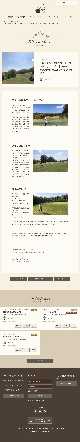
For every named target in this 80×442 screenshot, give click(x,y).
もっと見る (40, 361)
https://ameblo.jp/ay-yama (20, 261)
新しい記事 (18, 279)
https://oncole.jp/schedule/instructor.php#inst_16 (28, 252)
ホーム (6, 22)
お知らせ (11, 17)
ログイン (72, 3)
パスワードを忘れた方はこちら (36, 400)
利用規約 (45, 428)
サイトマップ (30, 428)
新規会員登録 (61, 3)
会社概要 (38, 428)
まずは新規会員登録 (13, 396)
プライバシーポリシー (57, 428)
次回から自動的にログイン (37, 391)
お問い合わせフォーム (66, 383)
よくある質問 (20, 428)
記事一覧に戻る (40, 279)
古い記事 (62, 279)
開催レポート (14, 22)
